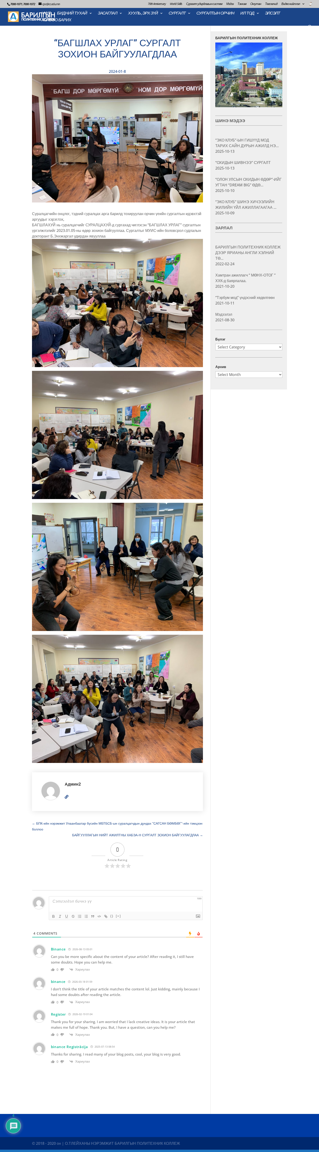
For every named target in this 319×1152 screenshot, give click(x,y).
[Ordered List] (79, 916)
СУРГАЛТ (177, 13)
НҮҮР (46, 13)
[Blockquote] (92, 916)
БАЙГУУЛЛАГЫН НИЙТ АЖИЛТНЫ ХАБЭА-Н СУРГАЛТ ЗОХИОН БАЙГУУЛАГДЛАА (137, 835)
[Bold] (53, 916)
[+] (118, 916)
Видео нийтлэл (290, 4)
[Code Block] (99, 916)
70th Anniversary (157, 4)
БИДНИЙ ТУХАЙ (72, 13)
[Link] (106, 916)
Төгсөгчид (271, 4)
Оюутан (255, 4)
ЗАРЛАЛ (224, 227)
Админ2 (73, 784)
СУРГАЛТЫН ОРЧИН (215, 13)
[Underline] (66, 916)
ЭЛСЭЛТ (272, 13)
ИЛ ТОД (247, 13)
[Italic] (60, 916)
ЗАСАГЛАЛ (107, 13)
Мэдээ (230, 4)
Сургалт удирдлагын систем (204, 4)
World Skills (176, 4)
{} (111, 916)
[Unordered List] (86, 916)
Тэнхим (241, 4)
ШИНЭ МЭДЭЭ (230, 120)
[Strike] (73, 916)
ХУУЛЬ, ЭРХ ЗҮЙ (143, 13)
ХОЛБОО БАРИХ (56, 20)
